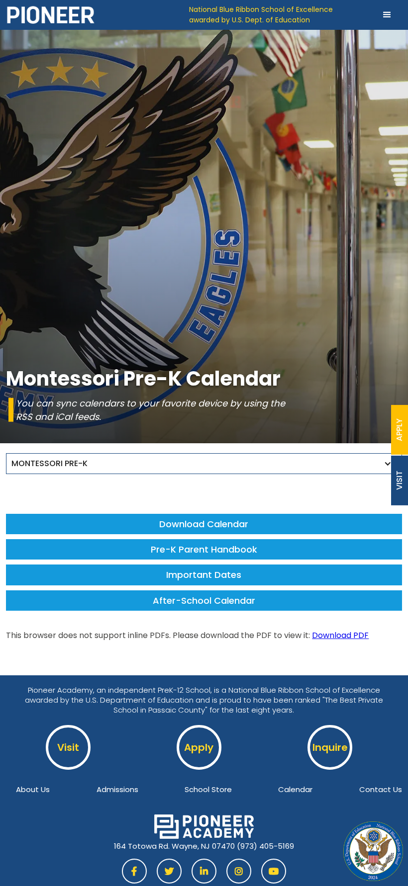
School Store (208, 789)
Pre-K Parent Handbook (204, 549)
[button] (387, 15)
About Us (33, 789)
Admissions (117, 789)
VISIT (400, 480)
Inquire (330, 747)
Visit (68, 747)
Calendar (295, 789)
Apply (198, 747)
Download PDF (340, 635)
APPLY (400, 429)
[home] (97, 15)
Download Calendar (203, 524)
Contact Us (380, 789)
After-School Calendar (204, 600)
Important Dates (203, 574)
